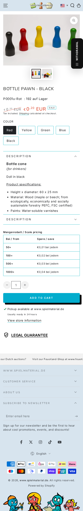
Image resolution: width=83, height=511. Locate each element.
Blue (64, 131)
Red (11, 131)
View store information (24, 320)
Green (47, 131)
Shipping (24, 113)
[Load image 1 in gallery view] (36, 73)
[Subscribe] (77, 416)
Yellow (28, 131)
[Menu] (5, 5)
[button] (72, 5)
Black (12, 142)
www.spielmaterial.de (34, 480)
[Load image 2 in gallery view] (47, 73)
